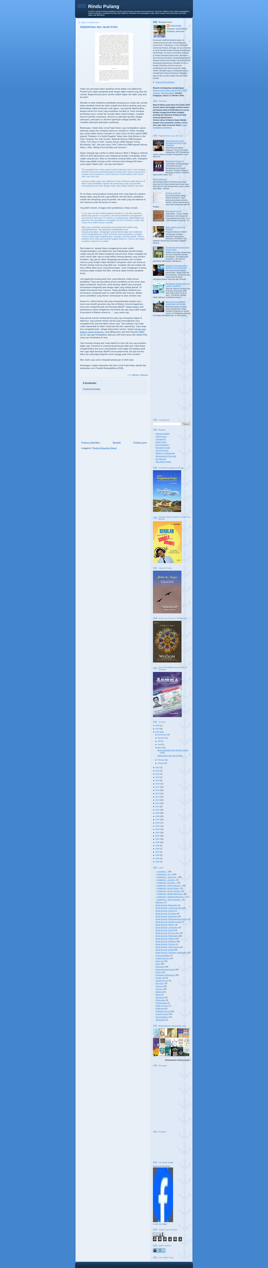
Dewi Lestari (161, 442)
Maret (160, 748)
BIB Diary (135, 375)
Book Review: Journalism (167, 928)
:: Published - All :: (164, 874)
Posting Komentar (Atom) (104, 448)
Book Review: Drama (165, 911)
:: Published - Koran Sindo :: (168, 888)
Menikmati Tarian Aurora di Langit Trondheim (177, 285)
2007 (157, 820)
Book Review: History (165, 925)
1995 (157, 858)
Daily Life (160, 961)
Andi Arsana (161, 437)
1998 (157, 849)
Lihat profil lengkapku (165, 82)
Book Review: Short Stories (168, 947)
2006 (157, 823)
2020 (157, 777)
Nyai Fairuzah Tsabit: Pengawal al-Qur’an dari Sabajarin (176, 143)
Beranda (117, 442)
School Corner (162, 1014)
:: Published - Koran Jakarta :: (169, 886)
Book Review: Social (165, 950)
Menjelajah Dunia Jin (175, 161)
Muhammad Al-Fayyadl (166, 456)
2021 (157, 774)
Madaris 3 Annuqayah (165, 453)
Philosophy (160, 1000)
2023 (157, 767)
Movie (158, 995)
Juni (159, 744)
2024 (157, 732)
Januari (160, 763)
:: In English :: (162, 872)
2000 (157, 842)
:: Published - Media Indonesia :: (169, 894)
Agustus (161, 738)
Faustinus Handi (163, 448)
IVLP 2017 (160, 983)
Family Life (160, 978)
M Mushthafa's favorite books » (178, 1060)
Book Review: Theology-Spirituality (171, 953)
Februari (161, 760)
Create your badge (160, 1224)
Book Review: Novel (164, 930)
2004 (157, 829)
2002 (157, 836)
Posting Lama (140, 442)
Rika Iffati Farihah (163, 462)
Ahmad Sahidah (163, 434)
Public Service (162, 1006)
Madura (159, 992)
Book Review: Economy (166, 914)
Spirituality (160, 1020)
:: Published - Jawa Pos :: (167, 877)
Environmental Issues (165, 970)
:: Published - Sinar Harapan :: (169, 900)
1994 (157, 862)
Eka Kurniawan (162, 445)
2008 (157, 816)
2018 (157, 784)
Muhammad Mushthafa (161, 1166)
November (162, 735)
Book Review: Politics (165, 939)
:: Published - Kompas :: (166, 883)
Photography (161, 1003)
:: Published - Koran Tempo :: (168, 891)
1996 (157, 855)
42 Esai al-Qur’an (173, 193)
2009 (157, 813)
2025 (157, 729)
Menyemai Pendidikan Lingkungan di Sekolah (175, 303)
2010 (157, 810)
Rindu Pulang (103, 6)
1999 (157, 846)
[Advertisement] (113, 417)
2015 (157, 793)
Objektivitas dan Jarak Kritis (99, 27)
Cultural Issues (162, 958)
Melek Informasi (160, 179)
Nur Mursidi (161, 459)
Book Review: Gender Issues (168, 922)
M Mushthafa (175, 26)
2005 (157, 826)
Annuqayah (161, 439)
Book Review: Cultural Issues (169, 908)
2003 (157, 833)
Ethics (158, 972)
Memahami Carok (173, 211)
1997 (157, 852)
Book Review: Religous (166, 941)
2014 (157, 797)
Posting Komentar (91, 389)
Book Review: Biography (166, 905)
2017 (157, 787)
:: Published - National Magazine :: (170, 897)
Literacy (159, 989)
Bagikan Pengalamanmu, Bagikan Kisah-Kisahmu (177, 267)
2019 (157, 780)
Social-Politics (162, 1017)
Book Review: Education (166, 916)
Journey (159, 986)
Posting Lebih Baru (90, 442)
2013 (157, 800)
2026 (157, 725)
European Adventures (165, 975)
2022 (157, 771)
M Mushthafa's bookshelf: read (172, 1026)
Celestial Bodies (163, 956)
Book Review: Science (165, 944)
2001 (157, 839)
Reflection (144, 375)
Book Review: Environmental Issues (172, 919)
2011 (157, 807)
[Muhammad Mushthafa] (163, 1221)
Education (160, 967)
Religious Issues (163, 1011)
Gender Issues (162, 981)
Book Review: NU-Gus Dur (167, 933)
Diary (158, 964)
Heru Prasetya (162, 450)
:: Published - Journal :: (166, 880)
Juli (159, 741)
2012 (157, 803)
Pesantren (160, 997)
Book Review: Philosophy (167, 936)
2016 (157, 790)
